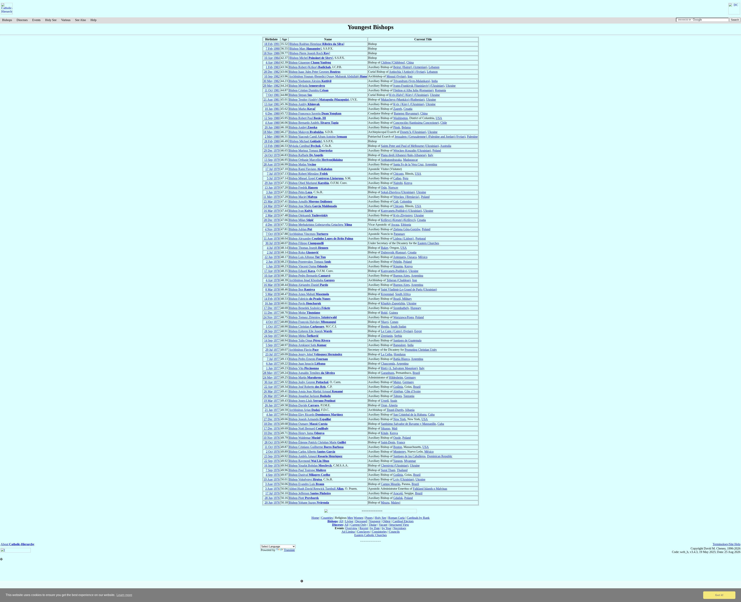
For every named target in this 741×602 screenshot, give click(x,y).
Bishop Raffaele (306, 155)
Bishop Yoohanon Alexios (310, 81)
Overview (351, 528)
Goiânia (398, 386)
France (401, 442)
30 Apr (268, 382)
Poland (436, 150)
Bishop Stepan (300, 95)
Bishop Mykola (307, 85)
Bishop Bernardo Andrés (313, 122)
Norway (393, 187)
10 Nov (268, 437)
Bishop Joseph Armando (310, 419)
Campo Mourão (390, 484)
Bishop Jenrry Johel (315, 354)
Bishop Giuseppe (310, 62)
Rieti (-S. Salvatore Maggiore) (399, 368)
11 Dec (268, 312)
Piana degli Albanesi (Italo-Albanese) (403, 155)
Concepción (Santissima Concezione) (416, 122)
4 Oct (269, 321)
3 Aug (269, 484)
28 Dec (268, 71)
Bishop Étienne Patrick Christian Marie (317, 442)
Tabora (397, 396)
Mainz (397, 382)
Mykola (305, 145)
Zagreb (397, 108)
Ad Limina (348, 531)
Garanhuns (387, 372)
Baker (384, 247)
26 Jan (269, 405)
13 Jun (269, 187)
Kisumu (398, 266)
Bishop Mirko (304, 335)
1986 (276, 53)
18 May (268, 132)
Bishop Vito (304, 368)
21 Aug (268, 99)
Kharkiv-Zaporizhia (393, 303)
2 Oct (269, 451)
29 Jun (269, 183)
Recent (364, 528)
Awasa (395, 224)
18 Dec (268, 423)
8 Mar (269, 289)
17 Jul (269, 169)
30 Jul (269, 243)
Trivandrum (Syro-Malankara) (411, 81)
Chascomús (388, 363)
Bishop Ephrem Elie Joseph (310, 331)
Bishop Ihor (302, 289)
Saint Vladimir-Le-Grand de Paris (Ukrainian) (409, 289)
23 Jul (269, 354)
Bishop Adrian (300, 229)
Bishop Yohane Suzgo (309, 502)
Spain (393, 400)
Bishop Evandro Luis (306, 484)
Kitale (384, 433)
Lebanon (434, 67)
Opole (397, 437)
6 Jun (269, 363)
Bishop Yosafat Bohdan (310, 465)
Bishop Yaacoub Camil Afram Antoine (318, 136)
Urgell (385, 400)
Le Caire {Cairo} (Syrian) (397, 331)
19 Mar (268, 400)
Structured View (399, 524)
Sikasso (385, 428)
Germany (410, 377)
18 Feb (268, 44)
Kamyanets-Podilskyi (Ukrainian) (401, 210)
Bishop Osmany (308, 423)
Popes (369, 517)
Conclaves (363, 531)
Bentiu (385, 326)
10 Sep (268, 76)
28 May (268, 372)
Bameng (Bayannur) (406, 113)
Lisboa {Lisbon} (403, 238)
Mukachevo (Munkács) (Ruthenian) (403, 99)
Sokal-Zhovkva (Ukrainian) (398, 192)
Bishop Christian (306, 326)
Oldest (386, 521)
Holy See (51, 20)
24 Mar (268, 206)
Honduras (400, 354)
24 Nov (268, 317)
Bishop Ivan (301, 210)
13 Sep (268, 159)
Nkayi (384, 321)
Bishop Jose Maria (313, 206)
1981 (276, 90)
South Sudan (398, 326)
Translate (289, 550)
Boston (397, 447)
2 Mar (269, 215)
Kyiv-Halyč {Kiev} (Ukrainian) (408, 95)
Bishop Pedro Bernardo (309, 275)
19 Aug (268, 479)
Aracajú (398, 493)
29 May (268, 85)
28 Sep (268, 331)
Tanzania (408, 396)
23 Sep (268, 456)
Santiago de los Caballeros (409, 456)
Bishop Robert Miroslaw (308, 173)
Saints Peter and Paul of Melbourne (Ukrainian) (410, 145)
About (17, 544)
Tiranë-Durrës (395, 409)
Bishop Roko (304, 252)
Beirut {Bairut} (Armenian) (410, 67)
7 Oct (269, 95)
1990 (276, 48)
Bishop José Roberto (307, 386)
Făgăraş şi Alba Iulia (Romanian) (413, 90)
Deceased (361, 521)
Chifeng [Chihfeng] (393, 62)
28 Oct (268, 442)
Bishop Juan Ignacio (307, 363)
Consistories (379, 531)
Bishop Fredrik (303, 187)
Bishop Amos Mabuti (309, 294)
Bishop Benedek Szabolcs (309, 308)
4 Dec (269, 224)
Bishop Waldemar (304, 437)
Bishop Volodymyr (305, 479)
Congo (394, 321)
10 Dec (268, 433)
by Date (375, 528)
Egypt (418, 331)
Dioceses (22, 20)
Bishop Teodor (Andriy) (319, 99)
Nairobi (398, 183)
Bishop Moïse (304, 312)
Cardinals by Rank (418, 517)
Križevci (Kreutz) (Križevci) (398, 220)
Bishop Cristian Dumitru (308, 90)
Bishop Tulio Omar (309, 340)
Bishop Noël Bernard (308, 428)
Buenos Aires (401, 275)
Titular (373, 524)
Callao (397, 178)
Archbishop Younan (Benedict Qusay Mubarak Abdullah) (328, 76)
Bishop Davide (304, 405)
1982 (276, 71)
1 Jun (269, 266)
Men (350, 517)
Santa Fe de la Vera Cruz (408, 164)
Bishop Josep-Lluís (312, 400)
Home (315, 517)
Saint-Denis (388, 442)
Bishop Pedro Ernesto (308, 359)
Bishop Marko (302, 108)
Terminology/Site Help (726, 544)
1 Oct (269, 326)
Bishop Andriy (304, 104)
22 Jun (269, 257)
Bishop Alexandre (321, 238)
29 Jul (269, 349)
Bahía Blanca (401, 359)
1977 (276, 308)
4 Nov (269, 229)
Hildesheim (396, 377)
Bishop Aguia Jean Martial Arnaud (316, 391)
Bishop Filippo (306, 243)
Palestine (472, 136)
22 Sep (268, 460)
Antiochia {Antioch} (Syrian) (407, 71)
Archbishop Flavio (304, 349)
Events (36, 20)
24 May (268, 377)
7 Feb (269, 48)
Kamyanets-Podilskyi (394, 271)
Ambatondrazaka (391, 159)
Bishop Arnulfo (310, 201)
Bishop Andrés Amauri (315, 456)
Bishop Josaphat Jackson (310, 396)
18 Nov (268, 53)
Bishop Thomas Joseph (308, 247)
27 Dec (268, 419)
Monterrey (399, 451)
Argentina (431, 164)
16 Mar (268, 210)
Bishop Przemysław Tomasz (310, 261)
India (434, 81)
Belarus (406, 127)
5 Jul (270, 178)
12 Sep (268, 118)
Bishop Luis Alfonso (307, 257)
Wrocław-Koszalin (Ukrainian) (412, 150)
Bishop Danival (309, 474)
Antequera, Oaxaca (405, 257)
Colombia (406, 201)
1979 (276, 150)
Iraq (410, 76)
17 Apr (268, 271)
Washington (400, 118)
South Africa (403, 294)
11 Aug (268, 238)
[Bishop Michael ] (305, 141)
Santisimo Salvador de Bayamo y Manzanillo (408, 423)
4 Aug (269, 122)
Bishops (7, 20)
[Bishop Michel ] (311, 57)
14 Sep (268, 340)
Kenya (408, 183)
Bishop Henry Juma (306, 433)
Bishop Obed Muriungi (309, 183)
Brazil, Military (402, 298)
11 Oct (269, 90)
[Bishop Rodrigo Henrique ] (316, 44)
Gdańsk (398, 498)
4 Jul (270, 247)
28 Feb (268, 141)
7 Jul (270, 173)
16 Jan (269, 303)
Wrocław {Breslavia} (406, 196)
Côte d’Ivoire (412, 391)
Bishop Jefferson (310, 493)
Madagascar (410, 159)
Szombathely (401, 308)
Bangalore (399, 345)
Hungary (415, 308)
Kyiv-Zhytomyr (402, 215)
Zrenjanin (387, 335)
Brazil (416, 372)
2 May (269, 136)
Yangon (398, 460)
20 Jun (269, 127)
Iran (414, 280)
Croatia (407, 108)
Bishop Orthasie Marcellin (316, 159)
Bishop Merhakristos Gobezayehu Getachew (320, 224)
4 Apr (269, 62)
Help (93, 20)
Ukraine (451, 85)
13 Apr (268, 104)
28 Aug (268, 164)
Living (349, 521)
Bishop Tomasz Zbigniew (313, 317)
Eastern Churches (428, 243)
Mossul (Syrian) (396, 76)
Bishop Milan (301, 220)
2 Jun (269, 261)
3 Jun (269, 192)
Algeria (393, 405)
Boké (384, 312)
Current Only (358, 524)
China (410, 62)
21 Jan (269, 409)
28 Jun (269, 498)
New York (399, 419)
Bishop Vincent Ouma (308, 266)
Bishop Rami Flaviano (310, 169)
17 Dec (268, 308)
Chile (443, 122)
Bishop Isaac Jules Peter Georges (314, 71)
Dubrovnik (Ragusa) (393, 252)
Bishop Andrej (303, 127)
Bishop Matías (302, 164)
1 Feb (269, 67)
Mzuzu (385, 502)
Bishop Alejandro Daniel (308, 284)
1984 (276, 57)
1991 (276, 44)
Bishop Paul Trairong (307, 470)
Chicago (398, 173)
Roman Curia (396, 517)
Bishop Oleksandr (308, 215)
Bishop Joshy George (308, 382)
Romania (440, 90)
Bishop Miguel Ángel (316, 178)
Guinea (393, 312)
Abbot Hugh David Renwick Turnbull (316, 488)
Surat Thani (388, 470)
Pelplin (397, 261)
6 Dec (269, 113)
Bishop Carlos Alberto (312, 451)
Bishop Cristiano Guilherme (316, 447)
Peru (405, 178)
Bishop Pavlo (305, 303)
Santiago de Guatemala (407, 340)
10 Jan (269, 108)
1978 (276, 220)
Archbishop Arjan (304, 409)
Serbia (398, 335)
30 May (268, 81)
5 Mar (269, 294)
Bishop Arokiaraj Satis (308, 345)
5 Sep (269, 345)
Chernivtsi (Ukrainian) (394, 465)
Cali (395, 201)
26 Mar (268, 391)
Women (358, 517)
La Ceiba (386, 354)
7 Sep (269, 470)
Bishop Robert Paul (307, 118)
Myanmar (410, 460)
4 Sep (269, 474)
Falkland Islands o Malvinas (430, 488)
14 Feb (268, 298)
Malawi (395, 502)
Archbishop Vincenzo (308, 233)
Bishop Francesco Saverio (315, 113)
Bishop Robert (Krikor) (310, 67)
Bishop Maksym (306, 132)
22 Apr (268, 386)
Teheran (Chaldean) (399, 280)
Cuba (431, 414)
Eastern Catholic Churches (370, 535)
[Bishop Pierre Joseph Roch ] (309, 53)
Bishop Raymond (309, 460)
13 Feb (268, 145)
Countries (327, 517)
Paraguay (399, 233)
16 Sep (268, 465)
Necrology (399, 528)
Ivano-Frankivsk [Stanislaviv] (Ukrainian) (418, 85)
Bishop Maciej (303, 196)
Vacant (383, 524)
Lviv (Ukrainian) (403, 479)
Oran (384, 405)
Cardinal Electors (403, 521)
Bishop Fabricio (309, 298)
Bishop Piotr (304, 498)
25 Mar (268, 201)
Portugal (420, 238)
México (422, 257)
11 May (268, 196)
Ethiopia (406, 224)
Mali (394, 428)
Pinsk (396, 127)
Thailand (402, 470)
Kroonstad (387, 294)
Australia (445, 145)
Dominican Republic (439, 456)
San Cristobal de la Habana (409, 414)
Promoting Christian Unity (421, 349)
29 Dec (268, 150)
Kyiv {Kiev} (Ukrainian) (408, 104)
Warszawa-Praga (403, 317)
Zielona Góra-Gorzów (406, 229)
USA (439, 118)
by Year (386, 528)
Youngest (374, 521)
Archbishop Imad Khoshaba (312, 280)
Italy (430, 155)
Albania (409, 409)
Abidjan (398, 391)
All (341, 521)
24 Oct (268, 155)
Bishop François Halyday (312, 321)
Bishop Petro (300, 192)
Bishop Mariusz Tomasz (310, 150)
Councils (394, 531)
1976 (276, 419)
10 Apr (268, 57)
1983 (276, 67)
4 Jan (269, 414)
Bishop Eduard (302, 271)
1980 (276, 113)
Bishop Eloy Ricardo (316, 414)
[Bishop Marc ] (305, 48)
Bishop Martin (305, 377)
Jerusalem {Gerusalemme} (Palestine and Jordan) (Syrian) (430, 136)
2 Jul (270, 252)
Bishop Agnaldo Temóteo (312, 372)
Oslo (384, 187)
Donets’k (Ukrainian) (413, 132)
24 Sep (268, 335)
